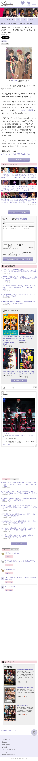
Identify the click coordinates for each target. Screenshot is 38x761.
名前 (4, 221)
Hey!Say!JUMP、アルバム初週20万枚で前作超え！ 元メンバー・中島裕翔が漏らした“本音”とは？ (19, 522)
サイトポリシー (6, 752)
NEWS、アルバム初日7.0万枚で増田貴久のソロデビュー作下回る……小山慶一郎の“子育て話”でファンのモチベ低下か (19, 270)
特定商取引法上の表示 (8, 754)
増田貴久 (17, 435)
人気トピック (5, 549)
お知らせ (4, 742)
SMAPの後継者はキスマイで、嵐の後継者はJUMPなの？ (20, 562)
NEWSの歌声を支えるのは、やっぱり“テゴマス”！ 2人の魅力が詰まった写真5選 (19, 295)
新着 (6, 479)
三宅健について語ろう (11, 569)
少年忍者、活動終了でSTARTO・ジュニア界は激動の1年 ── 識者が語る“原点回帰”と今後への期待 (18, 536)
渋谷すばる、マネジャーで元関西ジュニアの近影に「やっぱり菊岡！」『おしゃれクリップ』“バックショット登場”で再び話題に (19, 484)
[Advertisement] (19, 463)
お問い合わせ (6, 744)
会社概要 (4, 747)
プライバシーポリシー (8, 749)
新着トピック (14, 549)
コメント (5, 226)
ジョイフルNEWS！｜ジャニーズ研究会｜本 (10, 372)
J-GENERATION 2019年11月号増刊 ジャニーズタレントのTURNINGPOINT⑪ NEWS (10, 340)
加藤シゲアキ (24, 435)
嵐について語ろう (10, 586)
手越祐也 (11, 435)
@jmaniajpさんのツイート (8, 730)
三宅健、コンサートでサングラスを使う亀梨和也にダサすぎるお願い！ (14, 191)
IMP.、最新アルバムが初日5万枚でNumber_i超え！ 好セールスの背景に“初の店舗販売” (19, 515)
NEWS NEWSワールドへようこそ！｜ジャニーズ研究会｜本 (26, 338)
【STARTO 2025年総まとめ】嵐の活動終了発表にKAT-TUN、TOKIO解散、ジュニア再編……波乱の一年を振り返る (19, 492)
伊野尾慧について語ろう (12, 553)
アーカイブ (5, 43)
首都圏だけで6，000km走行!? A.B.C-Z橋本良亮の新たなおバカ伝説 (23, 178)
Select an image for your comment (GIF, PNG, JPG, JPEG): (17, 254)
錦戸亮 (30, 110)
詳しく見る (7, 444)
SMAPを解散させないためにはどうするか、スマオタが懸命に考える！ (20, 578)
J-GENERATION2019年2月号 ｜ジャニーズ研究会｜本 (26, 373)
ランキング (14, 479)
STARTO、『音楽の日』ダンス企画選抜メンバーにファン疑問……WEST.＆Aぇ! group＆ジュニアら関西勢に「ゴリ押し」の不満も (20, 278)
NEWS (4, 41)
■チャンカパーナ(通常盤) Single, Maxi (15, 154)
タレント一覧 (6, 739)
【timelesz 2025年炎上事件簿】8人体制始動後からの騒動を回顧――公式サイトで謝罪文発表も (19, 499)
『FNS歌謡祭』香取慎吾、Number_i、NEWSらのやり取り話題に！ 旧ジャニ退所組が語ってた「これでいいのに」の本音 (19, 287)
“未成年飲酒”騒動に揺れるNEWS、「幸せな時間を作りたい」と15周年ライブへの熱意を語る (19, 302)
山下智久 (23, 110)
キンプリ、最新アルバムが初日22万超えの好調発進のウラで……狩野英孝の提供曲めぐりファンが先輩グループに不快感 (19, 507)
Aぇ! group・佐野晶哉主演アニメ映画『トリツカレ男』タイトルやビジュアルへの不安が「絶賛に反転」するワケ (19, 529)
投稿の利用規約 (21, 219)
